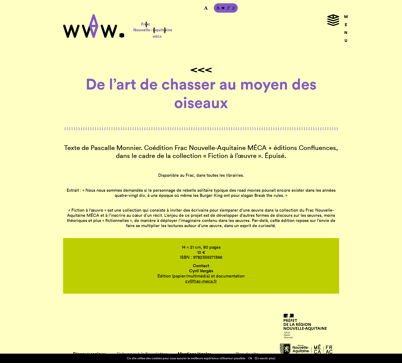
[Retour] (201, 70)
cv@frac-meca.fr (201, 281)
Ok (250, 358)
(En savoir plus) (265, 358)
